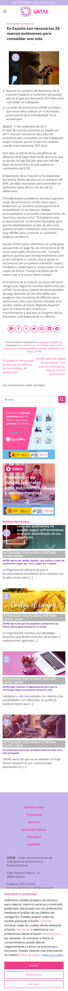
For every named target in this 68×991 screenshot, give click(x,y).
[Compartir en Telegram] (56, 328)
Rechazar (34, 984)
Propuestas (34, 815)
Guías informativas (34, 830)
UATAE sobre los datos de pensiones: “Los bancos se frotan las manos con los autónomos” (50, 366)
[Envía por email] (41, 328)
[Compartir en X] (26, 328)
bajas (52, 345)
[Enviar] (61, 399)
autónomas (29, 345)
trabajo (30, 351)
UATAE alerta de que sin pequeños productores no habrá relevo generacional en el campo (30, 625)
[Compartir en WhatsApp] (11, 328)
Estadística (27, 24)
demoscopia (9, 348)
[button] (5, 11)
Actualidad (13, 24)
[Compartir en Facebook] (18, 328)
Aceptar (34, 965)
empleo (21, 348)
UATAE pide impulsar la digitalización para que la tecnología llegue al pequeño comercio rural (30, 688)
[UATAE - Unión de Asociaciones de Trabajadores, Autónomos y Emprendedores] (34, 11)
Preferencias (34, 974)
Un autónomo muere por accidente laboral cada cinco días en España (32, 751)
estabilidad (31, 348)
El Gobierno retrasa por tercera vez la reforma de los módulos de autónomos (18, 366)
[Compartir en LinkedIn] (49, 328)
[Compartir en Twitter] (34, 328)
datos (59, 345)
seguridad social (56, 348)
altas (19, 345)
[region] (34, 940)
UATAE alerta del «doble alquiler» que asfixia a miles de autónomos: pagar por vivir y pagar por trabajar (34, 562)
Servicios (34, 822)
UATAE (38, 351)
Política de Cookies (30, 955)
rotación (42, 348)
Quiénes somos (34, 807)
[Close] (64, 892)
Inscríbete (34, 844)
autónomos (42, 345)
